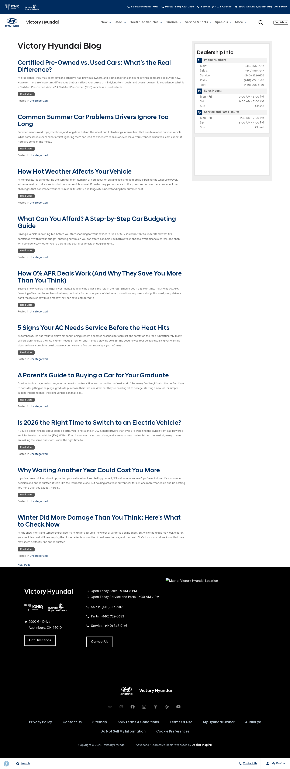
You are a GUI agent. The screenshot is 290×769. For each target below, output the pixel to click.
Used (118, 23)
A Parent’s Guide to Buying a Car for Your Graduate (93, 376)
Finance (172, 22)
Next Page (24, 565)
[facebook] (132, 706)
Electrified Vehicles (144, 22)
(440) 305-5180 (254, 85)
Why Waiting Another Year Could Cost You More (89, 470)
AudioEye (253, 722)
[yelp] (167, 706)
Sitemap (99, 722)
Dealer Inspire (202, 745)
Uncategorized (39, 101)
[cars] (109, 706)
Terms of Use (181, 722)
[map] (155, 706)
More (239, 23)
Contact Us (72, 722)
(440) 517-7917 (254, 66)
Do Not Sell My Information (123, 731)
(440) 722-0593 (254, 80)
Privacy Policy (40, 722)
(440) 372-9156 (254, 75)
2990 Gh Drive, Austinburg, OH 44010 (262, 7)
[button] (260, 22)
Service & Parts (196, 22)
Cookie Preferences (173, 731)
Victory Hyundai (114, 745)
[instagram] (144, 706)
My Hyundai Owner (219, 722)
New (104, 23)
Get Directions (40, 640)
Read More (26, 94)
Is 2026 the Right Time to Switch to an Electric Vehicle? (99, 423)
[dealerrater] (121, 706)
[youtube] (178, 706)
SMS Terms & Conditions (138, 722)
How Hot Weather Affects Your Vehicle (75, 172)
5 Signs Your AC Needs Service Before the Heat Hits (93, 328)
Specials (221, 22)
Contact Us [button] (99, 642)
